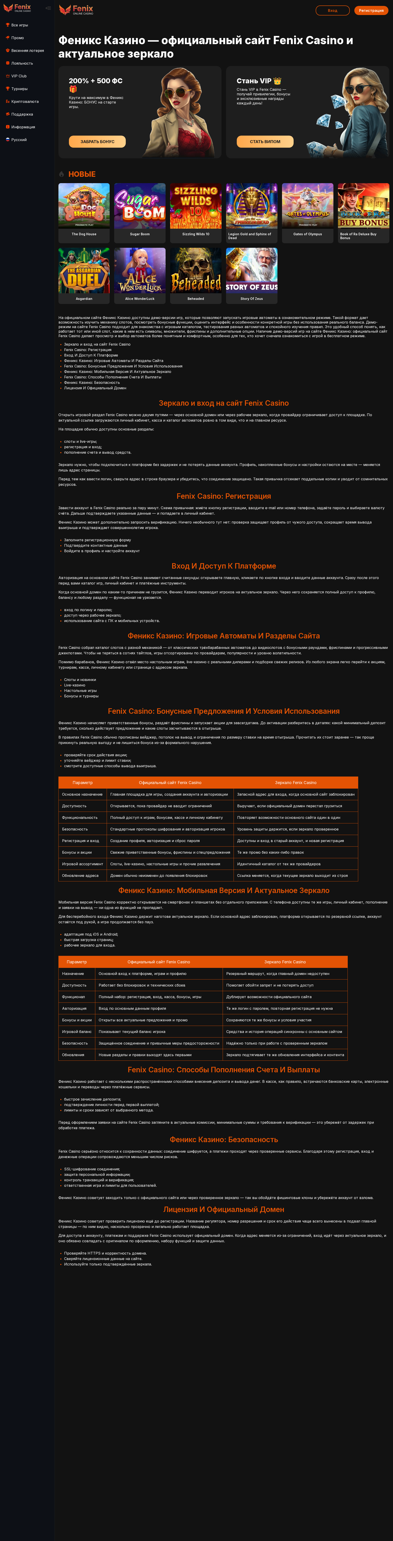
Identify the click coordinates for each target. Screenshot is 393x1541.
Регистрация (371, 10)
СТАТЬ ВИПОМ (265, 141)
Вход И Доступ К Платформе (91, 355)
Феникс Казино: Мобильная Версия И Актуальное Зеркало (117, 371)
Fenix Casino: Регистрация (87, 349)
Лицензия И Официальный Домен (95, 388)
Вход (333, 10)
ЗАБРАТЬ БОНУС (97, 141)
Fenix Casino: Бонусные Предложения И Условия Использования (123, 366)
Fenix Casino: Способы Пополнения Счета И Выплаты (112, 377)
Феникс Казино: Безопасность (92, 382)
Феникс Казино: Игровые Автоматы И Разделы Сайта (113, 360)
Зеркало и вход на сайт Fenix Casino (97, 344)
